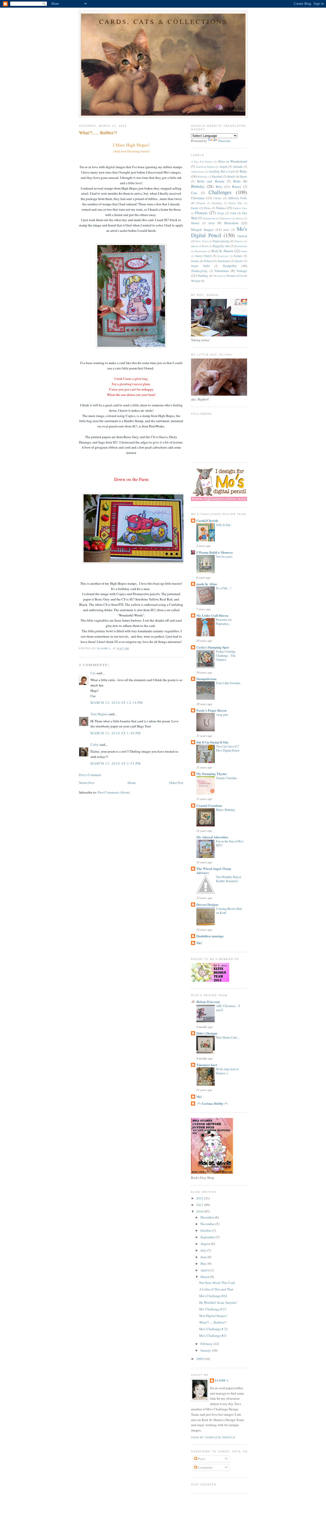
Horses (239, 218)
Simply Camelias (226, 778)
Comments (205, 1467)
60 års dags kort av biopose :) (227, 1071)
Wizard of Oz (234, 276)
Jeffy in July (223, 525)
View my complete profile (213, 1437)
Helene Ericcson (208, 1001)
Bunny (236, 186)
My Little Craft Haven (212, 615)
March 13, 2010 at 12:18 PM (116, 702)
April (204, 1270)
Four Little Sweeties (228, 683)
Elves (207, 208)
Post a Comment (90, 774)
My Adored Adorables (212, 837)
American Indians (205, 166)
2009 (200, 1358)
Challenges (220, 192)
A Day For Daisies (202, 161)
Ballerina (202, 176)
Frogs (220, 213)
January (206, 1350)
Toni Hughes (99, 714)
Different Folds (237, 198)
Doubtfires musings (210, 936)
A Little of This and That (216, 1289)
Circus (217, 198)
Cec (93, 673)
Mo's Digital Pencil (219, 232)
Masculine (231, 223)
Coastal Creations (209, 805)
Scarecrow (223, 256)
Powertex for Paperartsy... (224, 622)
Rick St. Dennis (223, 251)
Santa (244, 251)
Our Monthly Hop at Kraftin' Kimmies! (228, 879)
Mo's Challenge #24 (213, 1296)
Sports (239, 261)
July (203, 1250)
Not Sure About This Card (217, 1282)
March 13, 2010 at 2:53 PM (115, 763)
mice (226, 230)
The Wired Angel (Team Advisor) (213, 870)
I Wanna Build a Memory (214, 552)
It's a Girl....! (223, 588)
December (207, 1217)
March (205, 1276)
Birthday (198, 186)
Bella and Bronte (210, 181)
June (204, 1257)
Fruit (233, 213)
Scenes (238, 256)
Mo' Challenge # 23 (212, 1309)
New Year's (201, 241)
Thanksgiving (199, 271)
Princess (239, 241)
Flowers (201, 212)
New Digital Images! (213, 1315)
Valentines (221, 270)
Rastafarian (241, 246)
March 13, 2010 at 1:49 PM (115, 733)
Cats (194, 193)
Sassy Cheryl (203, 256)
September (208, 1237)
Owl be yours (224, 556)
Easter (194, 208)
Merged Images (202, 229)
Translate (224, 140)
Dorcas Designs (207, 904)
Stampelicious (206, 678)
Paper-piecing (221, 241)
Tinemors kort (206, 1064)
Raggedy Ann (221, 246)
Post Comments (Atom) (114, 792)
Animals (238, 166)
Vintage (241, 270)
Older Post (176, 782)
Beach (231, 176)
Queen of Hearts (200, 246)
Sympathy (230, 265)
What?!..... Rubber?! (212, 1322)
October (206, 1230)
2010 (200, 1211)
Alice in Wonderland (232, 161)
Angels (223, 166)
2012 (200, 1198)
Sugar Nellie (200, 266)
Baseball (217, 176)
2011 (200, 1204)
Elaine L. (222, 1380)
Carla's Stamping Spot (212, 647)
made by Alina (206, 583)
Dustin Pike (235, 203)
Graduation (209, 218)
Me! (199, 942)
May (204, 1263)
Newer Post (86, 782)
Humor (195, 223)
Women (195, 281)
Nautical (242, 236)
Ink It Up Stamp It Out (212, 742)
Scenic (195, 261)
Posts (201, 1458)
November (207, 1224)
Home (132, 782)
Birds (237, 181)
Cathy (94, 744)
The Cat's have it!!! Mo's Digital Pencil (227, 748)
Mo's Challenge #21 (213, 1335)
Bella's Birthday (225, 810)
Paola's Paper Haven (211, 710)
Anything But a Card (221, 171)
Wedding (202, 276)
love (212, 223)
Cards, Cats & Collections (163, 21)
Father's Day (240, 208)
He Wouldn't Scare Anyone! (218, 1302)
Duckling (217, 203)
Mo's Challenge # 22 (213, 1329)
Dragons (200, 203)
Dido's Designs (206, 1033)
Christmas (198, 198)
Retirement (201, 251)
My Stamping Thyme (211, 773)
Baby (243, 171)
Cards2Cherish (207, 520)
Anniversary (197, 171)
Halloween (226, 218)
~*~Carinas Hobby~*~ (212, 1103)
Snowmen (224, 261)
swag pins (222, 714)
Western (217, 276)
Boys (219, 186)
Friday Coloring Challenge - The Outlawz (225, 655)
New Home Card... (227, 1037)
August (205, 1243)
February (206, 1343)
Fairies (220, 208)
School (208, 261)
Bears (243, 176)
